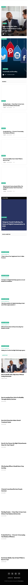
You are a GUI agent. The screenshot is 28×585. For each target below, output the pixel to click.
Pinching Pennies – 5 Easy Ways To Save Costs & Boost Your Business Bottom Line (13, 104)
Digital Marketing (5, 252)
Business (3, 6)
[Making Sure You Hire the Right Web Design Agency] (14, 339)
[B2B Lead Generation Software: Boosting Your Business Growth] (14, 315)
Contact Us (10, 577)
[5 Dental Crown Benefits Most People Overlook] (14, 480)
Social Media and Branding (10, 71)
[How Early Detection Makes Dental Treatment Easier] (14, 411)
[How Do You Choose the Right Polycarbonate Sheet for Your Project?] (14, 434)
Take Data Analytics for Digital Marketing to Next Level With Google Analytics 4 (13, 304)
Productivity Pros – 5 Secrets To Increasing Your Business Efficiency (13, 132)
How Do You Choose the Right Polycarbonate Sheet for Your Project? (13, 444)
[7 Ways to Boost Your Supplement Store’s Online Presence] (14, 245)
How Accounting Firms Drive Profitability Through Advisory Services (12, 398)
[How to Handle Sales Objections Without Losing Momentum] (14, 21)
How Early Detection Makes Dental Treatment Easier (11, 421)
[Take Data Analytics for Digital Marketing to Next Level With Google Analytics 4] (14, 292)
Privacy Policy (17, 577)
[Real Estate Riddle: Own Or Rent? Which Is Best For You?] (14, 148)
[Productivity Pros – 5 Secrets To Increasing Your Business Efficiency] (14, 120)
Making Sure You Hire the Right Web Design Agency (13, 350)
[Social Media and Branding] (14, 58)
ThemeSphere (20, 581)
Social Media (4, 217)
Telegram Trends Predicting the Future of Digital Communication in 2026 (13, 224)
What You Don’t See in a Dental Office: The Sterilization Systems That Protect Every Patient (13, 188)
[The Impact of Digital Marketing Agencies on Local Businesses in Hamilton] (14, 268)
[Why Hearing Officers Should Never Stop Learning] (14, 457)
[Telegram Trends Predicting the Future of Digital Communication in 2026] (14, 209)
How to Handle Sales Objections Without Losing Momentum (12, 28)
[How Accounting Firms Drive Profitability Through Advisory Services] (14, 388)
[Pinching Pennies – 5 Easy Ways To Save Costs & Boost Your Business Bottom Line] (14, 93)
